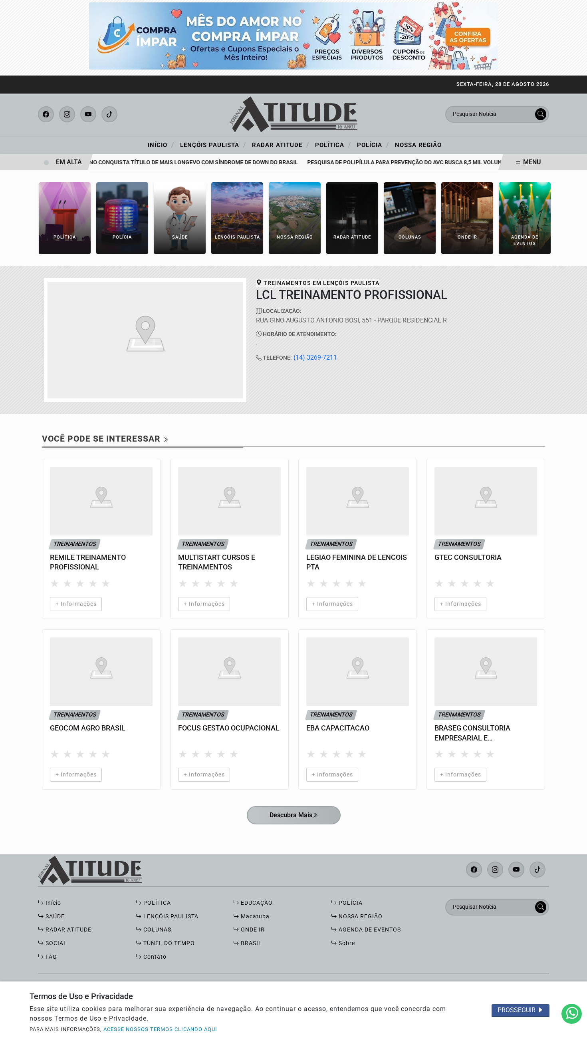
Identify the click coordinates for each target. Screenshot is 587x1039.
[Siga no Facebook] (46, 114)
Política (333, 145)
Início (161, 145)
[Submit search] (540, 114)
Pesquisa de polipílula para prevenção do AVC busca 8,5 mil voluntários (406, 162)
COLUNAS (156, 929)
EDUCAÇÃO (256, 903)
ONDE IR (252, 929)
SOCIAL (55, 943)
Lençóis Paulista (213, 145)
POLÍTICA (156, 903)
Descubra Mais (291, 815)
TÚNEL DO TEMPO (168, 943)
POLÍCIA (350, 903)
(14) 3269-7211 (315, 357)
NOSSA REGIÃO (360, 916)
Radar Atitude (280, 145)
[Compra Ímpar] (293, 35)
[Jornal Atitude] (293, 113)
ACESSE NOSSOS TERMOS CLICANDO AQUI (160, 1029)
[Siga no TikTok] (109, 114)
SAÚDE (54, 916)
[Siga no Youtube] (88, 114)
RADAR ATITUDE (67, 929)
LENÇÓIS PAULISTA (170, 916)
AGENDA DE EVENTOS (369, 929)
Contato (154, 956)
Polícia (373, 145)
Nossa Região (418, 145)
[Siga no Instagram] (67, 114)
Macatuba (254, 916)
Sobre (346, 943)
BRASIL (250, 943)
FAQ (50, 956)
